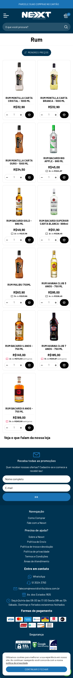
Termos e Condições (36, 556)
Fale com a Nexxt (36, 522)
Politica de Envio (36, 541)
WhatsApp (39, 576)
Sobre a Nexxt (36, 536)
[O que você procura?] (66, 27)
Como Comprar (36, 517)
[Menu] (7, 15)
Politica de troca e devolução (36, 546)
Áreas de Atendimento (36, 561)
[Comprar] (29, 115)
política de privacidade (17, 663)
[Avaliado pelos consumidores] (53, 645)
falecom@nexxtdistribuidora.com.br (39, 588)
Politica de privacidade (36, 551)
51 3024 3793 (39, 582)
